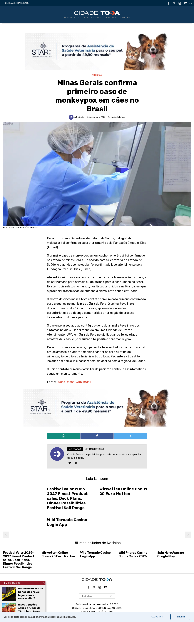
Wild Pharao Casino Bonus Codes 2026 (133, 554)
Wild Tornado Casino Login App (67, 522)
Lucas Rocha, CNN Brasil (74, 382)
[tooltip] (168, 3)
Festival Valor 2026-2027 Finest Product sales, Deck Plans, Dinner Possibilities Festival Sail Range (67, 498)
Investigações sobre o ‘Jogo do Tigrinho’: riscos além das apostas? (29, 611)
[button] (111, 596)
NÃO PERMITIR (157, 617)
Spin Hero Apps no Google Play (170, 554)
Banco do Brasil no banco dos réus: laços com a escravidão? (30, 593)
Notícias (97, 75)
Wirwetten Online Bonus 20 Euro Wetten (123, 491)
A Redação (79, 117)
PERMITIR (180, 617)
